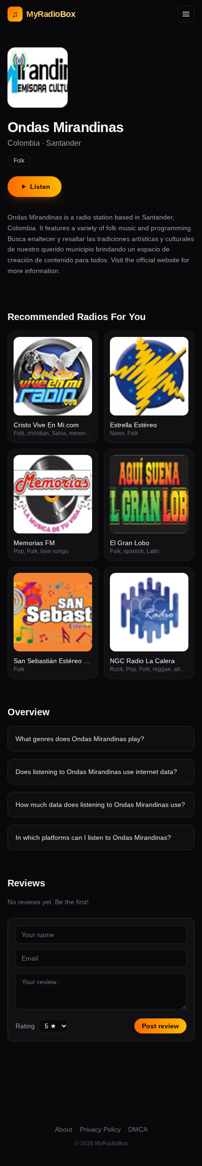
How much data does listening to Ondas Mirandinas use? (100, 804)
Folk (19, 160)
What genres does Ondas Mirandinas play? (80, 739)
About (63, 1129)
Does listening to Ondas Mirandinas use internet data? (96, 771)
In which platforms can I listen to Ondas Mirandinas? (93, 837)
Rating (25, 1026)
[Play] (79, 349)
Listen (40, 186)
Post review (160, 1026)
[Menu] (186, 14)
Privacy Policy (100, 1129)
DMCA (138, 1129)
